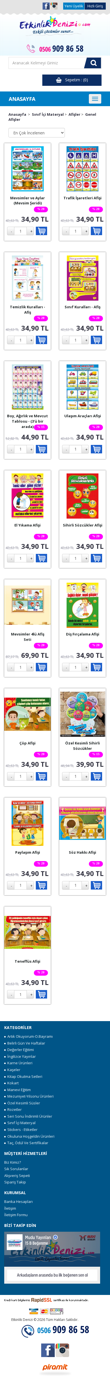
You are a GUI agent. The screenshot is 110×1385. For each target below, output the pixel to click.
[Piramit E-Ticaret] (55, 1369)
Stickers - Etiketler (22, 1129)
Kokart (12, 1082)
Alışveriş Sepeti (17, 1175)
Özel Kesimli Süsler (23, 1103)
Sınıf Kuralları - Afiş (82, 306)
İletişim (10, 1208)
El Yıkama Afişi (27, 525)
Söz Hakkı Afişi (82, 852)
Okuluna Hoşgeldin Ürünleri (30, 1136)
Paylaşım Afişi (27, 852)
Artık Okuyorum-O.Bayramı (29, 1036)
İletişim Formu (16, 1214)
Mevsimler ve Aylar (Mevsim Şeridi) (27, 200)
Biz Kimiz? (12, 1162)
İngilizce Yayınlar (21, 1056)
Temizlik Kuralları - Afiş (27, 309)
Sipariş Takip (15, 1182)
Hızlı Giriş (95, 5)
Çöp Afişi (27, 743)
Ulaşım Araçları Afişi (82, 415)
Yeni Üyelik (74, 5)
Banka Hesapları (18, 1201)
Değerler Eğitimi (20, 1049)
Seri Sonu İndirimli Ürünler (29, 1116)
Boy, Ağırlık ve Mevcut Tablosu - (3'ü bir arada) (27, 421)
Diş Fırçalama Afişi (82, 634)
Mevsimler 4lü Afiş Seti (27, 637)
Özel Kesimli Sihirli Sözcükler (82, 745)
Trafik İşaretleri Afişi (82, 197)
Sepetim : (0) (75, 79)
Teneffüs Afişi (27, 961)
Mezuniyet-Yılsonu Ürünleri (30, 1096)
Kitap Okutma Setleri (24, 1076)
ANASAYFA (22, 98)
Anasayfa (17, 114)
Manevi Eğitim (18, 1089)
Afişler (74, 114)
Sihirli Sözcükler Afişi (82, 525)
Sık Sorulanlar (16, 1168)
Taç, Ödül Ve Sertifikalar (27, 1142)
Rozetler (14, 1109)
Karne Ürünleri (19, 1062)
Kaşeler (13, 1069)
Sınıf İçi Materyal (48, 114)
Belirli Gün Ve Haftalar (25, 1043)
